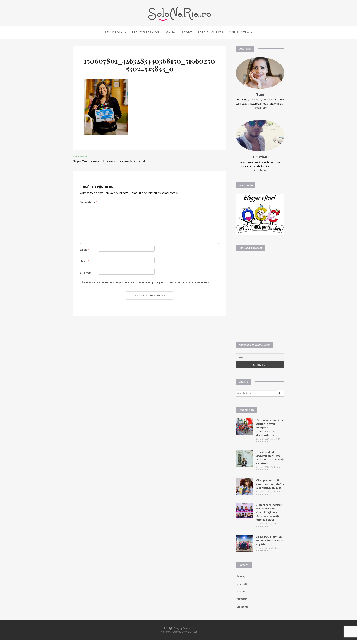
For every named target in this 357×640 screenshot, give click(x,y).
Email (84, 261)
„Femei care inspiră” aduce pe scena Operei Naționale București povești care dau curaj (269, 512)
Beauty (241, 576)
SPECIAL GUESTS (210, 32)
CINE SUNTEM (239, 32)
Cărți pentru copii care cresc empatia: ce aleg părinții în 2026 (270, 484)
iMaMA (241, 591)
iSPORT (186, 32)
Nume (84, 249)
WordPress (191, 631)
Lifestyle (242, 606)
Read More (260, 107)
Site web (85, 272)
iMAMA (170, 32)
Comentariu (88, 202)
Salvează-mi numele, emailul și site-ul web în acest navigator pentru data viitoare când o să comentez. (146, 282)
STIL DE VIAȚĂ (115, 32)
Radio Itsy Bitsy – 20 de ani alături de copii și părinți (270, 540)
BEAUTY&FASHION (145, 32)
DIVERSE (242, 584)
